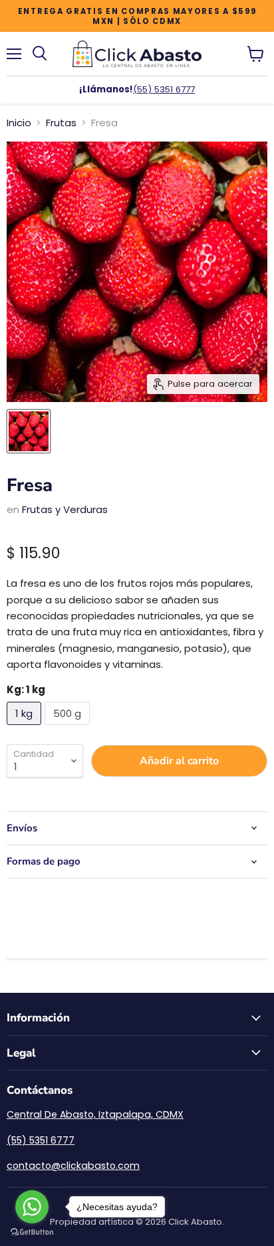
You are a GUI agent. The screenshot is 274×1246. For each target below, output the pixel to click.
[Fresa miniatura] (28, 431)
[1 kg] (26, 728)
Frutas (61, 122)
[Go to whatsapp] (32, 1206)
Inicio (19, 122)
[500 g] (69, 728)
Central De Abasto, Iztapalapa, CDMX (95, 1114)
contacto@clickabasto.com (73, 1165)
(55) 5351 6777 (164, 89)
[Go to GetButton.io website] (32, 1232)
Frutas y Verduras (65, 509)
